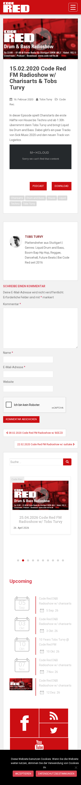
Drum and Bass (35, 198)
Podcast (38, 186)
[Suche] (67, 461)
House (51, 198)
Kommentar (12, 304)
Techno (15, 203)
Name (8, 352)
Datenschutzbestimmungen (56, 773)
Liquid (62, 198)
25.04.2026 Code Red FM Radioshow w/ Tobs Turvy (40, 519)
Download (62, 186)
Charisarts (17, 198)
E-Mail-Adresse (14, 367)
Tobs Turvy (45, 99)
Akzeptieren (23, 773)
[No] (76, 767)
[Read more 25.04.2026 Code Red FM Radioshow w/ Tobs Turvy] (40, 495)
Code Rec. (17, 479)
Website (8, 381)
